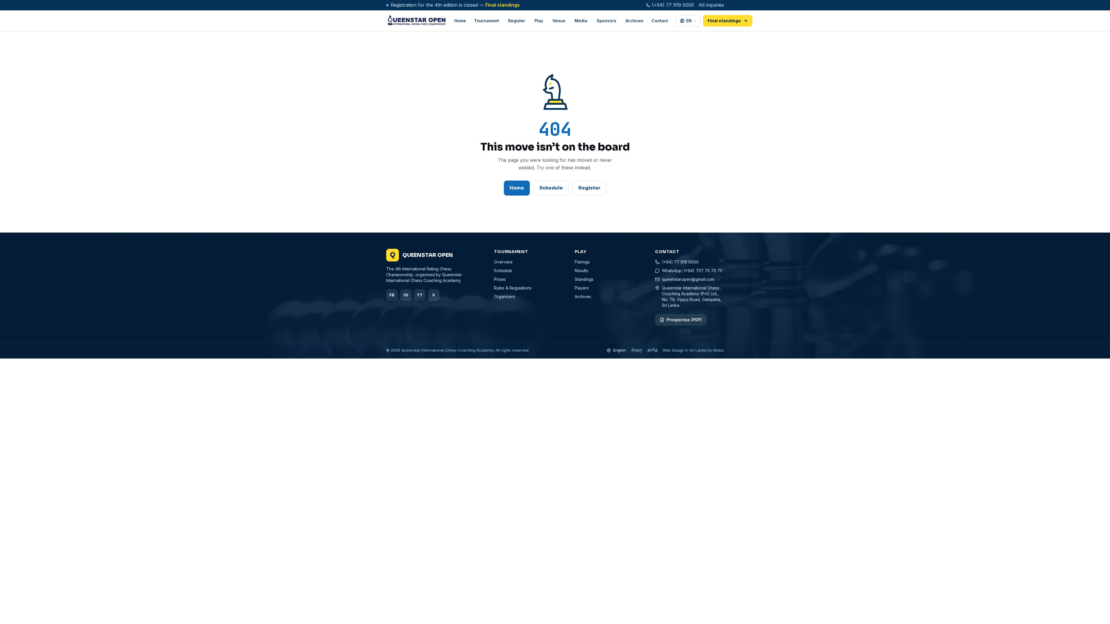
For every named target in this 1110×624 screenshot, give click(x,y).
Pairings (582, 261)
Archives (634, 20)
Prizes (500, 279)
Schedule (551, 188)
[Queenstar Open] (416, 21)
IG (406, 295)
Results (581, 270)
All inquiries (711, 5)
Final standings (502, 5)
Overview (503, 261)
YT (420, 295)
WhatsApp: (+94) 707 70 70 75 (692, 270)
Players (582, 287)
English (619, 350)
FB (392, 295)
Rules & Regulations (513, 287)
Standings (584, 279)
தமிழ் (653, 350)
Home (460, 20)
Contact (660, 20)
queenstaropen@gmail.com (688, 279)
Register (589, 188)
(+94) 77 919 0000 (673, 5)
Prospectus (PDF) (684, 319)
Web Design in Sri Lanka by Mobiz (693, 350)
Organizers (504, 296)
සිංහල (636, 350)
